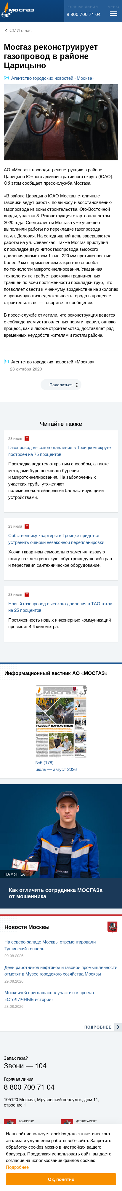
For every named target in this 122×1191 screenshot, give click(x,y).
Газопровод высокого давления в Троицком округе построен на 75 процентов (59, 450)
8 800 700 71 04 (84, 14)
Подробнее (17, 1167)
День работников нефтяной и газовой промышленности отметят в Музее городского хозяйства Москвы (60, 970)
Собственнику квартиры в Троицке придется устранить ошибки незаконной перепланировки (56, 538)
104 (40, 1065)
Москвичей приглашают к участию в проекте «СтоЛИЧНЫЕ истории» (49, 995)
